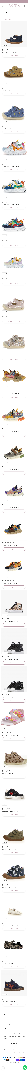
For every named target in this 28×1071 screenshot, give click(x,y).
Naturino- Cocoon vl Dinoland (8, 87)
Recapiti (16, 1068)
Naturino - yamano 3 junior (8, 163)
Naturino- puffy (5, 314)
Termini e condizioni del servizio (14, 1066)
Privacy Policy (6, 1024)
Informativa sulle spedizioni (8, 1068)
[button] (2, 5)
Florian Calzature (13, 1062)
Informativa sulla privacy (22, 1063)
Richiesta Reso (6, 1017)
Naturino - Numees (6, 732)
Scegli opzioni (14, 55)
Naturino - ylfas (5, 618)
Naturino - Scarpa (6, 770)
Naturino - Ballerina (6, 922)
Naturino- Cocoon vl (6, 352)
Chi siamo (5, 1021)
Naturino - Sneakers (6, 808)
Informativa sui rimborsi (10, 1063)
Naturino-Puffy (5, 49)
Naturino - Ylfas (5, 656)
